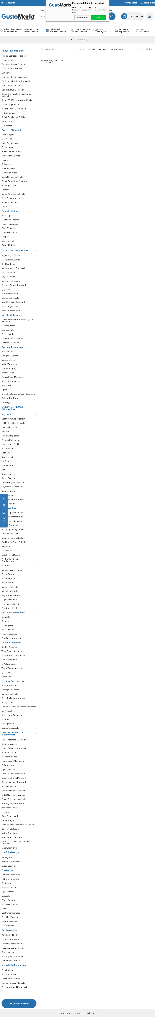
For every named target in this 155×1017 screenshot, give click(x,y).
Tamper (5, 160)
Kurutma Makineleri (10, 694)
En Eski (91, 49)
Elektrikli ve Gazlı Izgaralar (14, 423)
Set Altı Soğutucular (11, 298)
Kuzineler (6, 453)
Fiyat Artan (103, 49)
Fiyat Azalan (117, 49)
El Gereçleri (8, 870)
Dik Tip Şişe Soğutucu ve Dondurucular (13, 560)
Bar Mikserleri (8, 373)
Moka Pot (6, 207)
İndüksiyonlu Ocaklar (11, 444)
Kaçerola (6, 896)
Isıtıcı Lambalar (8, 630)
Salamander (7, 495)
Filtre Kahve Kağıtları (11, 198)
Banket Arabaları (9, 647)
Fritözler (5, 432)
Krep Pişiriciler (8, 326)
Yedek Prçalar (8, 504)
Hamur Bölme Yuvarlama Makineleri (18, 825)
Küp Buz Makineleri (10, 935)
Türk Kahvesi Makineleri (12, 86)
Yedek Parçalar (9, 820)
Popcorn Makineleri (11, 311)
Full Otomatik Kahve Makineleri (16, 81)
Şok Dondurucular (10, 534)
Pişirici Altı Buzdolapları (12, 517)
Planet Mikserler (9, 757)
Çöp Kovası (7, 672)
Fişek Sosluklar (8, 892)
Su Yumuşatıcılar (9, 711)
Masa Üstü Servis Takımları (14, 983)
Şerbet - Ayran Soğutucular (14, 268)
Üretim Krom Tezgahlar (12, 715)
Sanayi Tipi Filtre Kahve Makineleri (17, 100)
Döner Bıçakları (9, 900)
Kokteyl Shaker (9, 360)
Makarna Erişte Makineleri (13, 791)
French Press (8, 122)
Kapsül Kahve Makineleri (13, 177)
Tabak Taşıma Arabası (12, 668)
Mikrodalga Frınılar (10, 591)
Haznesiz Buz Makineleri (13, 948)
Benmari (5, 621)
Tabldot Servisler (9, 634)
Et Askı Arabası (9, 664)
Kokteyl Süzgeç (9, 368)
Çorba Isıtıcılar (8, 334)
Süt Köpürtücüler (9, 173)
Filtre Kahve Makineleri (12, 69)
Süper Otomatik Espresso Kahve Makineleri (16, 95)
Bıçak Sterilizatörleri (11, 816)
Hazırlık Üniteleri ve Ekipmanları (82, 30)
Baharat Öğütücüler (11, 829)
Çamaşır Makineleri (10, 690)
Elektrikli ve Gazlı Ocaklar (13, 419)
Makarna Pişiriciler (10, 436)
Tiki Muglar (6, 402)
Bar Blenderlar (8, 264)
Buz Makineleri (144, 30)
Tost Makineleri (8, 273)
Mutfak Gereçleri (101, 30)
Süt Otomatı (7, 126)
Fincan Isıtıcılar (8, 169)
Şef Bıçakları (7, 857)
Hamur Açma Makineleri (13, 761)
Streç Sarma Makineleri (12, 837)
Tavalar (5, 909)
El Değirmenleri (9, 113)
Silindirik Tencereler (11, 875)
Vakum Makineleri (10, 808)
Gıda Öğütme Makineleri (13, 803)
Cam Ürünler (7, 970)
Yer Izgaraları (8, 724)
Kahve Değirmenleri (11, 105)
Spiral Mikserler (9, 753)
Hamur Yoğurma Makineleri (14, 748)
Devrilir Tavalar (8, 491)
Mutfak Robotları (9, 833)
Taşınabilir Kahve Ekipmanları (15, 64)
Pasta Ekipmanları (10, 887)
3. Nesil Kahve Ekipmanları (14, 109)
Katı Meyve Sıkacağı (11, 281)
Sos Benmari (7, 449)
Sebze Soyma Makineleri (13, 774)
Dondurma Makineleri (11, 638)
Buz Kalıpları (7, 351)
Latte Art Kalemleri (10, 143)
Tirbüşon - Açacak (10, 356)
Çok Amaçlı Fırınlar (10, 608)
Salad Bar (6, 617)
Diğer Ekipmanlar (9, 232)
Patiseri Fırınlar (8, 578)
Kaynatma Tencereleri (12, 487)
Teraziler (6, 812)
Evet (98, 17)
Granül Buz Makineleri (12, 944)
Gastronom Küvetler (11, 913)
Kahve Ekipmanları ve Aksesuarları (12, 30)
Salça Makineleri (9, 786)
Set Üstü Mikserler (10, 744)
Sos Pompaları (8, 926)
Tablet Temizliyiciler (10, 224)
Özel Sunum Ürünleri (11, 979)
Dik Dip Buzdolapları (11, 525)
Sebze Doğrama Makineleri (14, 778)
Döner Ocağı (7, 457)
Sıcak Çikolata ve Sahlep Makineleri (18, 394)
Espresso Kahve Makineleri (14, 77)
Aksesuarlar (7, 546)
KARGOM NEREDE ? (7, 3)
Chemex (5, 190)
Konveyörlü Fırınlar (10, 587)
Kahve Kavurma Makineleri (14, 194)
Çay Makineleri (8, 277)
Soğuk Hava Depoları (11, 555)
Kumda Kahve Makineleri (13, 90)
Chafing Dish (7, 625)
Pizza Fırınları (8, 583)
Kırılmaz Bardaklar (10, 398)
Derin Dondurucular (11, 728)
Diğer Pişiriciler (8, 474)
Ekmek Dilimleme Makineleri (14, 799)
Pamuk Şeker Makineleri (13, 377)
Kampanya (7, 73)
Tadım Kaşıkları (8, 135)
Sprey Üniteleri (8, 702)
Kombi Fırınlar (8, 574)
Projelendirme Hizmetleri (14, 987)
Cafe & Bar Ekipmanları (33, 30)
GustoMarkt (45, 10)
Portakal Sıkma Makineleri (14, 285)
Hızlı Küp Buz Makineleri (12, 956)
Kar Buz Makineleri (10, 939)
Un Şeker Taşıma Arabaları (14, 655)
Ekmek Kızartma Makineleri (14, 740)
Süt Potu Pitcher (9, 241)
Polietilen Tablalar (10, 917)
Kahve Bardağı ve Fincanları (15, 181)
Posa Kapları (7, 215)
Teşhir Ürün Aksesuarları (13, 338)
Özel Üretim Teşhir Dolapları (14, 542)
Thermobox (7, 677)
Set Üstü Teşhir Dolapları (13, 538)
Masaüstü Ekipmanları (124, 30)
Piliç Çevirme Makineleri (13, 499)
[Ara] (111, 16)
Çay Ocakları (7, 289)
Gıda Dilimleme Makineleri (14, 795)
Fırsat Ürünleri (9, 245)
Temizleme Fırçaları (10, 220)
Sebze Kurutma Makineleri (14, 782)
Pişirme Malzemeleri (11, 862)
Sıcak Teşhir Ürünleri (11, 260)
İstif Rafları (6, 719)
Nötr (3, 470)
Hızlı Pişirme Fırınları (11, 604)
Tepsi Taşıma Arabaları (12, 651)
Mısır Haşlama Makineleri (13, 302)
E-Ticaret (68, 1013)
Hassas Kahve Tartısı (11, 152)
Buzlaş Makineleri (10, 294)
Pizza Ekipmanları (10, 904)
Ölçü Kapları (7, 139)
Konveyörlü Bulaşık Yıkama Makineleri (19, 707)
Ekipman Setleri (9, 60)
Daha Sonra (82, 17)
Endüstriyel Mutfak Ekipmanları (58, 30)
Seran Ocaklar (8, 478)
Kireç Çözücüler (9, 228)
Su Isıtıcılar (6, 164)
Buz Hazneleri (8, 952)
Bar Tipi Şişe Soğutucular (13, 529)
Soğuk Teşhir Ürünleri (11, 256)
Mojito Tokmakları (10, 364)
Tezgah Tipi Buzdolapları (13, 513)
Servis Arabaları (9, 660)
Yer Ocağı (6, 461)
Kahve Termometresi (11, 156)
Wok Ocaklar (7, 466)
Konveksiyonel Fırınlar (12, 570)
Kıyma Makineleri (9, 769)
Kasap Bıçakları (9, 866)
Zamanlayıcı (7, 147)
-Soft (61, 1013)
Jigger (4, 390)
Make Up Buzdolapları (12, 521)
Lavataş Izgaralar (10, 427)
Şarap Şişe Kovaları (10, 381)
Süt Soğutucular (9, 185)
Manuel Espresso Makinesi (14, 56)
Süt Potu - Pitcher (10, 202)
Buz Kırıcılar (7, 385)
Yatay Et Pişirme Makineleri (14, 482)
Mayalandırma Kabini (11, 595)
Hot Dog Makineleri (10, 343)
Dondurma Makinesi (11, 961)
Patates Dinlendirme (11, 440)
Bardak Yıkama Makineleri (14, 698)
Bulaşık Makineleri (10, 685)
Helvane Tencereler (11, 879)
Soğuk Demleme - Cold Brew (15, 117)
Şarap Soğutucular (10, 306)
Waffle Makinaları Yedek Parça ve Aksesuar (17, 320)
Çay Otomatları (8, 330)
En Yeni (82, 49)
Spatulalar (6, 883)
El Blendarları (8, 765)
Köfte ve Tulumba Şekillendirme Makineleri (16, 843)
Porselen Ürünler (9, 974)
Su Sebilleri (7, 551)
